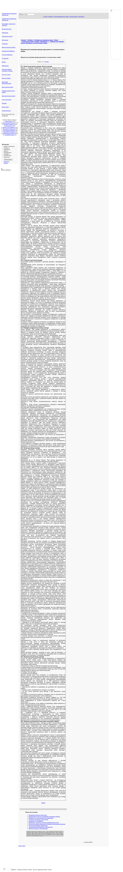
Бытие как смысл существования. (38, 828)
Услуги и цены (6, 74)
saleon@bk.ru (8, 121)
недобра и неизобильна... (8, 154)
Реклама (4, 103)
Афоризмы (5, 32)
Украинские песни (7, 36)
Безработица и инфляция (36, 821)
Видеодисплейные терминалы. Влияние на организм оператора (47, 824)
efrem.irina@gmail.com (9, 129)
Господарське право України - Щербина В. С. (35, 41)
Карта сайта (5, 107)
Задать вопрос (74, 16)
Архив (6, 163)
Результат (6, 161)
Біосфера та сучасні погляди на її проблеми (41, 818)
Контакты (81, 16)
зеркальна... (7, 157)
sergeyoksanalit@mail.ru (8, 123)
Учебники (5, 43)
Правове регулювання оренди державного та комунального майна (42, 42)
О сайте (45, 16)
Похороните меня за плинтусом (38, 815)
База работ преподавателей (6, 82)
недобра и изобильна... (7, 148)
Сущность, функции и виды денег (38, 819)
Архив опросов (6, 110)
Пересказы (5, 40)
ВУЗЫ (4, 62)
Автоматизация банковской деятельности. (41, 827)
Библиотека (5, 65)
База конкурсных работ (8, 96)
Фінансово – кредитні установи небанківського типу (44, 822)
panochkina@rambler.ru (9, 130)
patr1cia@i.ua (9, 126)
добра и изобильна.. (9, 146)
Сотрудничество (6, 99)
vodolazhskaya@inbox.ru (9, 133)
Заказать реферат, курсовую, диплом (7, 70)
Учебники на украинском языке (43, 40)
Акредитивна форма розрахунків (38, 825)
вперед (47, 61)
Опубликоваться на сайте (61, 16)
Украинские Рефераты (8, 51)
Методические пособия (8, 47)
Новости (50, 16)
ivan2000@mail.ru (10, 135)
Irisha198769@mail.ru (9, 132)
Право (56, 40)
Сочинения (5, 58)
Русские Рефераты (7, 54)
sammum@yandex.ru (9, 124)
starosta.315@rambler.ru (9, 127)
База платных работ (7, 87)
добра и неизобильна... (8, 151)
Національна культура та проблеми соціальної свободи (44, 816)
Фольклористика (7, 29)
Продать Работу (6, 78)
